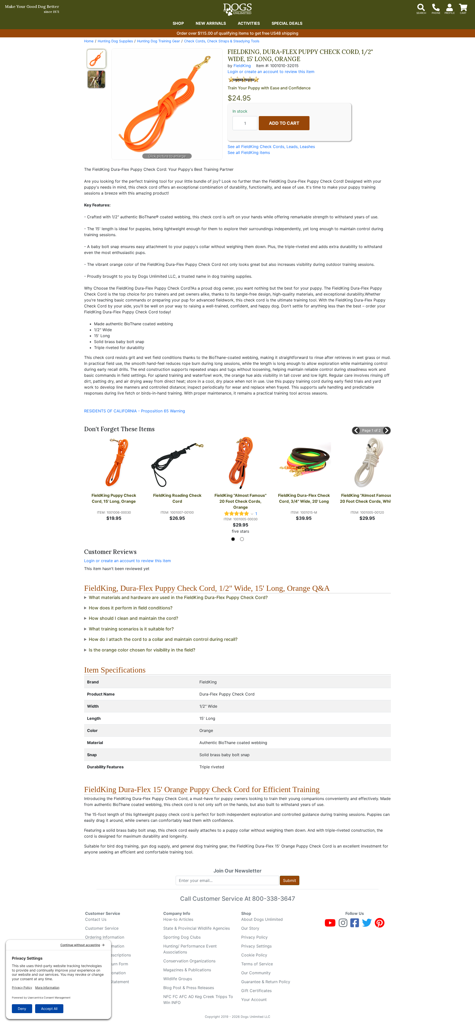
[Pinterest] (379, 925)
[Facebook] (354, 925)
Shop (178, 23)
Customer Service (102, 928)
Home (89, 41)
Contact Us (95, 919)
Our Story (250, 928)
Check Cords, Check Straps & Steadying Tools (221, 41)
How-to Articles (178, 919)
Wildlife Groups (177, 978)
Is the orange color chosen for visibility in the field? (142, 649)
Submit (289, 880)
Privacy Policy (254, 937)
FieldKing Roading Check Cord (177, 498)
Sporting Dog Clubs (182, 937)
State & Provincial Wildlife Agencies (196, 928)
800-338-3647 (273, 898)
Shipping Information (104, 946)
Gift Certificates (256, 990)
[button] (356, 430)
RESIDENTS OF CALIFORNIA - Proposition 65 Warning (134, 410)
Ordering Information (104, 937)
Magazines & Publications (187, 969)
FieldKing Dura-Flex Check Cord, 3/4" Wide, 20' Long (304, 498)
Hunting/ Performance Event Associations (190, 949)
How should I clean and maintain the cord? (133, 618)
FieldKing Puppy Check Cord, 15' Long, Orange (114, 498)
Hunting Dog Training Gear (158, 41)
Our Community (256, 972)
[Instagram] (343, 925)
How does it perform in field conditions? (130, 607)
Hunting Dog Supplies (115, 41)
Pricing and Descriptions (108, 954)
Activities (249, 23)
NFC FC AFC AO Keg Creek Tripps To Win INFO (198, 999)
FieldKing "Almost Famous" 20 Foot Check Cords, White (367, 498)
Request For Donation (105, 972)
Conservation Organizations (189, 960)
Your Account (254, 999)
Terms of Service (257, 963)
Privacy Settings (256, 946)
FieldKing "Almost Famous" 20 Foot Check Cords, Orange (240, 501)
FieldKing (242, 65)
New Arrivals (211, 23)
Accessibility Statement (107, 981)
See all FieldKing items (249, 152)
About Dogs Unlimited (262, 919)
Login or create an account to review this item (127, 560)
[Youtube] (330, 925)
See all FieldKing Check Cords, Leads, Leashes (271, 146)
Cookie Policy (254, 954)
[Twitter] (366, 925)
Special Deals (287, 23)
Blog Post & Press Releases (188, 987)
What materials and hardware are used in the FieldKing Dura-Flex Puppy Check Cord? (178, 597)
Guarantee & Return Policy (265, 981)
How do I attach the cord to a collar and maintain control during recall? (163, 639)
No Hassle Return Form (106, 963)
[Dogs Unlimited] (237, 9)
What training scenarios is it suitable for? (131, 628)
